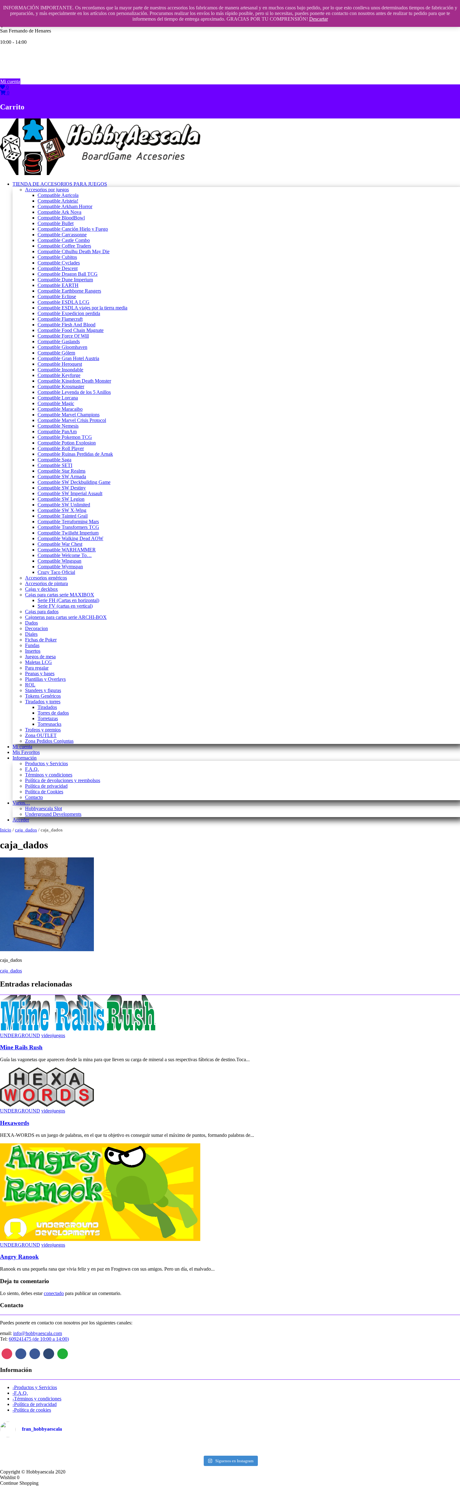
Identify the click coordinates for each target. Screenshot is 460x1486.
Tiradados (47, 707)
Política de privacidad (46, 786)
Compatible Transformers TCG (68, 527)
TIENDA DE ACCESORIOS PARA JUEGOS (60, 184)
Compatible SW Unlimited (64, 504)
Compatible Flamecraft (60, 319)
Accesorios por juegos (47, 189)
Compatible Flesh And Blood (66, 324)
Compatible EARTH (58, 285)
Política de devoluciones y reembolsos (62, 780)
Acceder (21, 819)
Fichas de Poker (41, 639)
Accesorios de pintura (46, 583)
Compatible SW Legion (61, 499)
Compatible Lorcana (58, 397)
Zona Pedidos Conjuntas (49, 741)
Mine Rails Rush (21, 1047)
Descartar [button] (318, 19)
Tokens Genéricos (43, 696)
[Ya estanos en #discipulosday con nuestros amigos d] (230, 1447)
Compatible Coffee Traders (64, 246)
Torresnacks (49, 724)
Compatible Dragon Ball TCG (68, 274)
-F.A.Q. (20, 1393)
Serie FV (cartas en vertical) (65, 606)
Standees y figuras (43, 690)
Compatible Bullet (56, 223)
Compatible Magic (56, 403)
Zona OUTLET (41, 735)
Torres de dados (53, 712)
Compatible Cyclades (59, 262)
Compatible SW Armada (62, 476)
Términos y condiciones (48, 774)
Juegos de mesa (40, 656)
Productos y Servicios (46, 763)
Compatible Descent (58, 268)
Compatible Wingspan (59, 561)
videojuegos (53, 1035)
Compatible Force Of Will (63, 336)
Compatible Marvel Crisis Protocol (72, 420)
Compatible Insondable (60, 369)
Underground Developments (53, 814)
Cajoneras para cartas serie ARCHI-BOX (66, 617)
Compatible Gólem (56, 352)
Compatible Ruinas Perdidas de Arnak (75, 454)
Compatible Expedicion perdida (69, 313)
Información (25, 758)
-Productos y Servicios (35, 1387)
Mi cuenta (10, 81)
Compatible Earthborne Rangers (69, 291)
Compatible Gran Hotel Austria (68, 358)
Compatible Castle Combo (64, 240)
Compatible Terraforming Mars (68, 521)
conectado (54, 1293)
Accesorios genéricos (46, 577)
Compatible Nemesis (58, 426)
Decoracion (36, 628)
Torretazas (48, 718)
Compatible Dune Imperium (65, 279)
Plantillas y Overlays (45, 679)
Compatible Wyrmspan (60, 566)
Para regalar (37, 667)
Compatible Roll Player (61, 448)
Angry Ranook (19, 1256)
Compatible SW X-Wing (62, 510)
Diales (31, 634)
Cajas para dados (42, 611)
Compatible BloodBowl (61, 217)
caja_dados (26, 829)
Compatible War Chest (60, 544)
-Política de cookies (32, 1410)
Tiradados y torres (42, 701)
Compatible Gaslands (59, 341)
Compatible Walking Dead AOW (70, 538)
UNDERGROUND (20, 1035)
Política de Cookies (44, 791)
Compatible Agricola (58, 195)
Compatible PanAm (57, 431)
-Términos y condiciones (37, 1398)
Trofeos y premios (43, 729)
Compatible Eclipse (57, 296)
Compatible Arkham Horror (65, 206)
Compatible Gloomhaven (62, 347)
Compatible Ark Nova (59, 212)
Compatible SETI (55, 465)
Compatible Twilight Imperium (68, 532)
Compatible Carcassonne (62, 234)
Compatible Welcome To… (65, 555)
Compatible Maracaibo (60, 409)
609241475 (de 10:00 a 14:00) (39, 1339)
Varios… (21, 803)
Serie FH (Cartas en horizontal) (68, 600)
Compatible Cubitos (57, 257)
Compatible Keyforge (59, 375)
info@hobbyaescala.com (37, 1333)
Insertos (32, 651)
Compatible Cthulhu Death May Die (74, 251)
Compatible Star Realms (61, 471)
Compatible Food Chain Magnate (71, 330)
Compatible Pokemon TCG (65, 437)
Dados (31, 622)
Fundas (32, 645)
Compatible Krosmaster (61, 386)
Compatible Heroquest (60, 364)
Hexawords (14, 1123)
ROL (30, 684)
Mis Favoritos (26, 752)
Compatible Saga (54, 459)
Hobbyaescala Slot (43, 808)
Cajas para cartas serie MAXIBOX (59, 594)
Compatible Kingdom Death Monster (74, 381)
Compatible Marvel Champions (69, 414)
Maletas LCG (38, 662)
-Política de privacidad (35, 1404)
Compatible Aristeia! (58, 200)
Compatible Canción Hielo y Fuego (73, 229)
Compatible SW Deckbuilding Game (74, 482)
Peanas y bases (39, 673)
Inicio (5, 829)
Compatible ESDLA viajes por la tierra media (82, 307)
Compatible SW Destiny (62, 487)
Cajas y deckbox (41, 589)
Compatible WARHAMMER (67, 549)
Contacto (34, 797)
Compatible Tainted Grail (63, 516)
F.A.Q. (32, 769)
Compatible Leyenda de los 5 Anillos (74, 392)
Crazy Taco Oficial (56, 572)
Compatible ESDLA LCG (63, 302)
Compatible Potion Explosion (67, 442)
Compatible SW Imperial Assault (70, 493)
